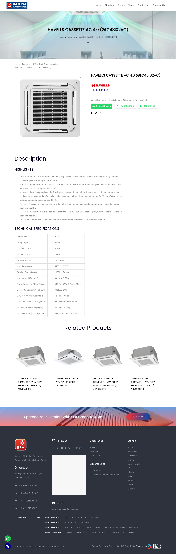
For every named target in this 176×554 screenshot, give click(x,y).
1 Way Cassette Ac (52, 517)
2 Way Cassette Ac (52, 522)
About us (94, 452)
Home (17, 64)
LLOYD (33, 64)
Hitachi (131, 472)
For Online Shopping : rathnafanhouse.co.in (40, 546)
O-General (133, 527)
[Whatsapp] (8, 538)
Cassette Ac (95, 471)
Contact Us (95, 456)
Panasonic (132, 452)
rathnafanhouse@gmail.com (65, 509)
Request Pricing (103, 106)
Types (38, 517)
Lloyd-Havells (134, 464)
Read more (25, 392)
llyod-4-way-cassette (48, 64)
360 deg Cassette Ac (53, 532)
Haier (130, 477)
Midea (131, 460)
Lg (85, 517)
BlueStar (68, 527)
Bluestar (131, 489)
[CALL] (8, 546)
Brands (25, 64)
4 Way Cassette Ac (52, 527)
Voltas (130, 448)
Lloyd (94, 532)
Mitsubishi (132, 456)
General (131, 481)
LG (129, 468)
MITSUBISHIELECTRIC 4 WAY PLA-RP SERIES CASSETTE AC (67, 382)
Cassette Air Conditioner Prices (104, 475)
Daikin (130, 485)
